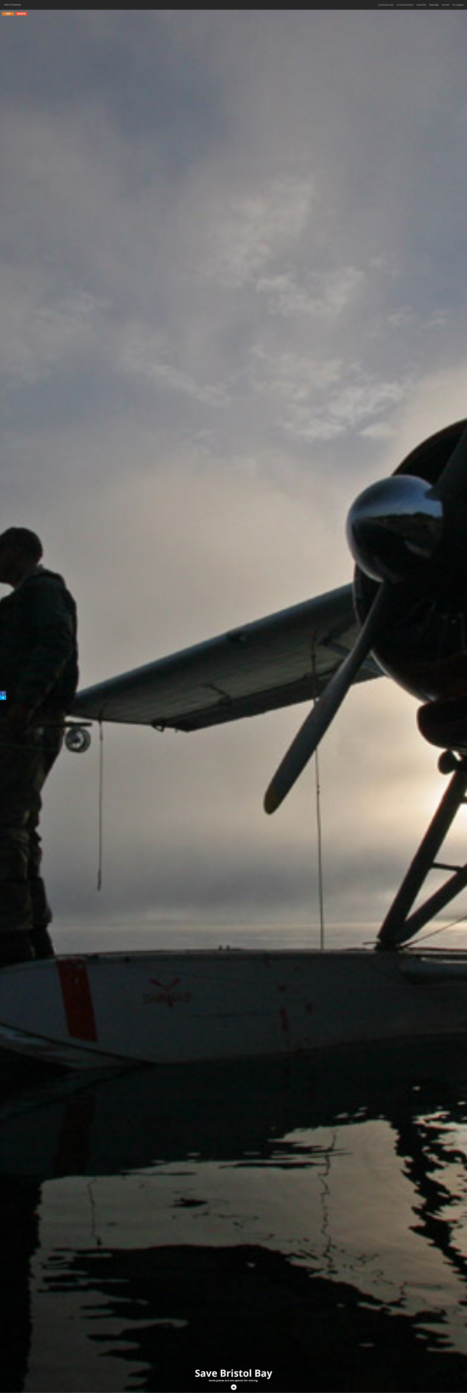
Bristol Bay (434, 5)
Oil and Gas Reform (405, 5)
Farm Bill (445, 5)
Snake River (421, 5)
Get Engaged (457, 5)
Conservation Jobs (386, 5)
